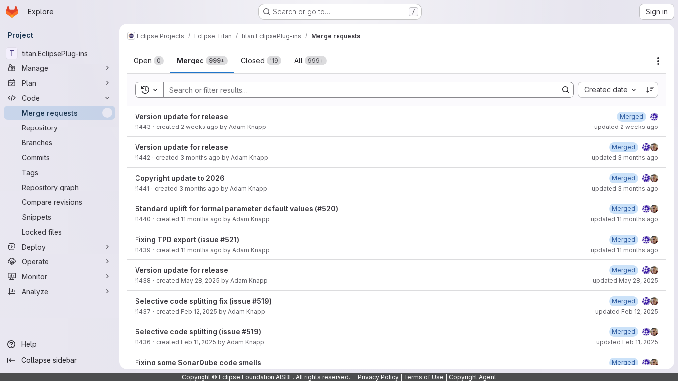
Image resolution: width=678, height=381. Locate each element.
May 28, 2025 (200, 280)
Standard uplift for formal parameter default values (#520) (236, 208)
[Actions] (658, 61)
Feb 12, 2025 (199, 311)
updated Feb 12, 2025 (626, 311)
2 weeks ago (199, 126)
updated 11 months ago (624, 219)
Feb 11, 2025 (198, 342)
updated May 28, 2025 (625, 280)
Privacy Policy (378, 377)
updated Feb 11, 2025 (627, 342)
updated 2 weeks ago (626, 126)
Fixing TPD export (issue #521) (187, 239)
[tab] (148, 60)
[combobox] (610, 90)
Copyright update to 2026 (180, 178)
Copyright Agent (472, 377)
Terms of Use (424, 377)
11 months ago (201, 219)
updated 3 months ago (625, 157)
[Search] (566, 90)
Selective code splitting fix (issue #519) (203, 301)
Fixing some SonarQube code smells (198, 362)
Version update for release (181, 116)
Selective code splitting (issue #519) (198, 331)
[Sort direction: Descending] (650, 90)
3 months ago (200, 157)
